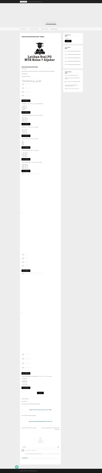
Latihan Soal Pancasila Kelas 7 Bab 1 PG (73, 64)
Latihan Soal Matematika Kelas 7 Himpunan (29, 427)
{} (39, 453)
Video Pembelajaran (54, 28)
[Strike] (30, 454)
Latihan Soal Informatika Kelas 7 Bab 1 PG (71, 85)
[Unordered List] (33, 454)
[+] (40, 453)
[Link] (38, 454)
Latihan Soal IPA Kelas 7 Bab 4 (74, 88)
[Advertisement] (51, 13)
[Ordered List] (32, 454)
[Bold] (26, 454)
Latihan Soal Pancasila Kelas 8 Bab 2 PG (73, 51)
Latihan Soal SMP (23, 28)
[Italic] (27, 454)
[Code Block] (36, 454)
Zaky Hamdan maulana (68, 85)
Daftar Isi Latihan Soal (34, 28)
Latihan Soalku (51, 24)
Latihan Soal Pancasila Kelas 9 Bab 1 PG (35, 1)
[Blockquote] (35, 454)
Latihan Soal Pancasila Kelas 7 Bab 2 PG (73, 54)
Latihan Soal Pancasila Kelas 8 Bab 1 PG (73, 61)
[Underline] (29, 454)
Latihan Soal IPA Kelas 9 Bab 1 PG (73, 75)
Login (58, 446)
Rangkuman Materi (44, 28)
